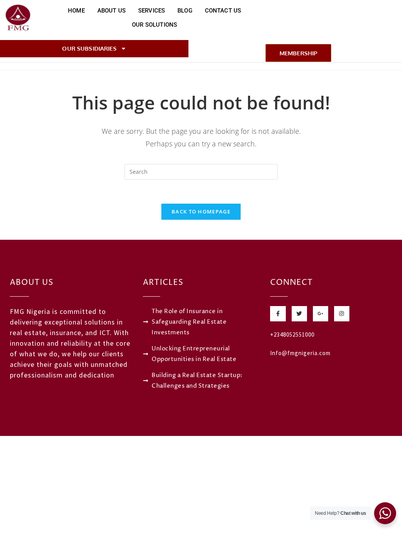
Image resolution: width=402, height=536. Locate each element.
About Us (111, 10)
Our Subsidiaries (89, 48)
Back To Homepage (201, 211)
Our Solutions (154, 24)
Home (76, 10)
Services (151, 10)
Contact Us (223, 10)
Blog (184, 10)
